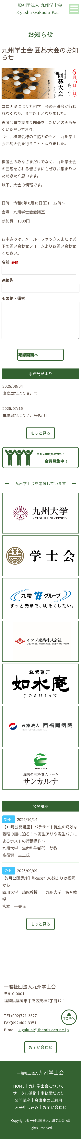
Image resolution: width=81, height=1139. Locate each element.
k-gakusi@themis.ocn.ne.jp (43, 1029)
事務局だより (52, 1093)
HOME (19, 1086)
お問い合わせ (40, 1047)
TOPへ (69, 1018)
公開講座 (22, 1100)
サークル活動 (24, 1093)
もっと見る (40, 433)
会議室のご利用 (48, 1100)
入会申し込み (27, 1107)
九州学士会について (46, 1086)
